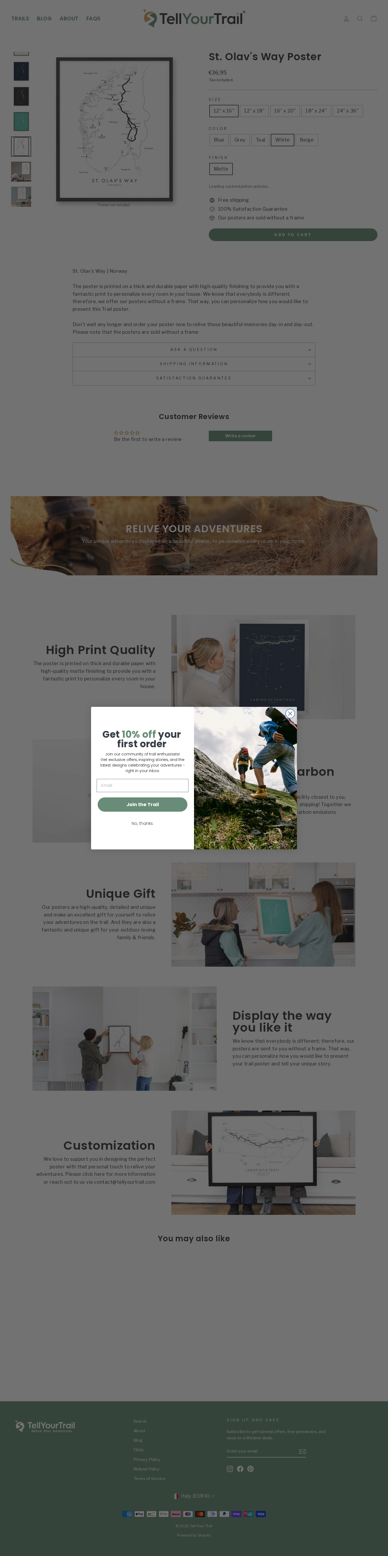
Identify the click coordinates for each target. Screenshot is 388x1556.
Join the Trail (142, 804)
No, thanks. (143, 823)
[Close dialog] (290, 713)
